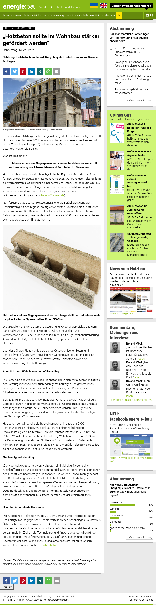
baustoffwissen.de (52, 195)
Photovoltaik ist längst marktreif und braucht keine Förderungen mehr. (134, 79)
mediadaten (108, 15)
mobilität (94, 15)
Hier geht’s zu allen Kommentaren (131, 400)
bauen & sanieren (12, 15)
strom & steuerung (54, 15)
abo (119, 15)
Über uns (134, 596)
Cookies (7, 587)
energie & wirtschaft (77, 15)
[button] (6, 71)
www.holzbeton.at (49, 545)
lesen (141, 358)
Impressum (147, 596)
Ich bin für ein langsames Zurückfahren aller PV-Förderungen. (129, 52)
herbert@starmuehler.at (56, 599)
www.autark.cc (34, 599)
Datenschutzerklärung (141, 599)
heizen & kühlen (32, 15)
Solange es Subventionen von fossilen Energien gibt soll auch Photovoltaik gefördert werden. (133, 65)
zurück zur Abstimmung (139, 100)
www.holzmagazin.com (123, 313)
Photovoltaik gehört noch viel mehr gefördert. (132, 91)
